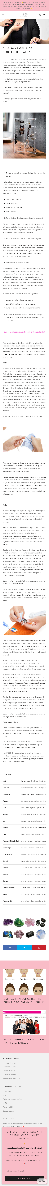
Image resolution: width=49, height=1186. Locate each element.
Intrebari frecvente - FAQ (12, 1079)
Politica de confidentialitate (12, 1099)
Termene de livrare (9, 1063)
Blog (4, 1095)
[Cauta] (40, 15)
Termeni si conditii (9, 1075)
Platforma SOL (8, 1107)
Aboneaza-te (24, 1178)
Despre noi (7, 1091)
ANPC (5, 1103)
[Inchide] (45, 1130)
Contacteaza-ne (8, 1111)
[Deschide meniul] (3, 15)
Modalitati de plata (9, 1067)
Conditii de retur (9, 1071)
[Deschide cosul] (44, 15)
